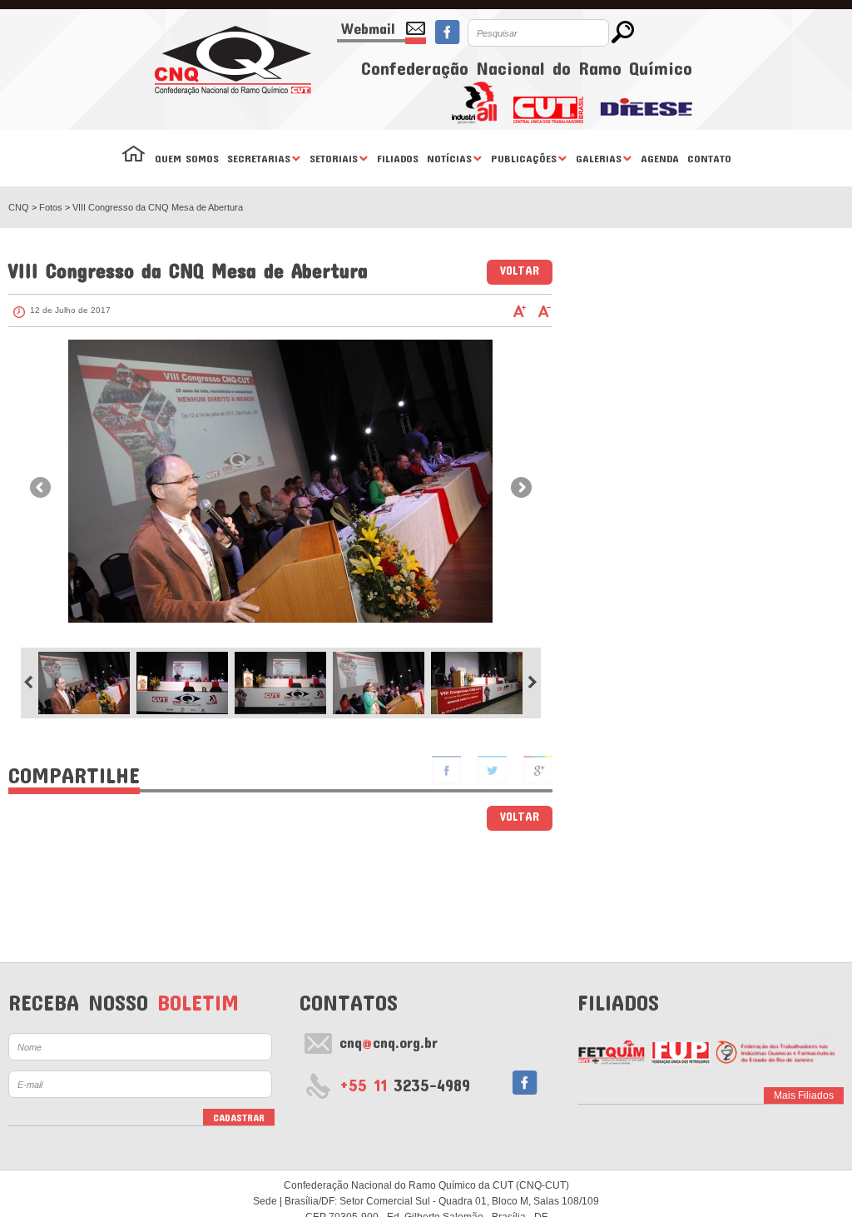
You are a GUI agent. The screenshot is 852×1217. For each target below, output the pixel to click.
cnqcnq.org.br (388, 1042)
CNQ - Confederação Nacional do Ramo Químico (233, 60)
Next (521, 487)
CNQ (18, 207)
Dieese (646, 102)
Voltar (519, 270)
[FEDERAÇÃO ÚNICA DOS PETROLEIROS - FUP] (680, 1052)
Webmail (368, 28)
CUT (548, 102)
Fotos (52, 207)
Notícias (449, 158)
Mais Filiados (804, 1095)
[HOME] (133, 158)
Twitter (492, 770)
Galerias (599, 158)
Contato (709, 158)
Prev (40, 487)
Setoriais (334, 158)
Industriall (474, 102)
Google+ (537, 770)
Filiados (398, 158)
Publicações (524, 158)
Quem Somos (187, 158)
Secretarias (258, 158)
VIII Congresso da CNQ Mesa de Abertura (157, 207)
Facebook (447, 32)
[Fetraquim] (776, 1052)
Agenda (660, 158)
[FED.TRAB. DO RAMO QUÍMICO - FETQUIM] (611, 1052)
